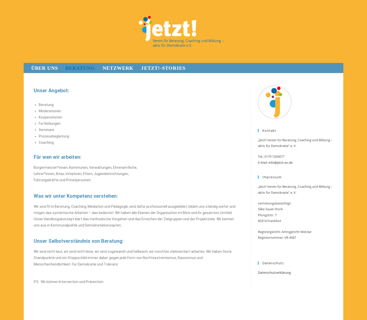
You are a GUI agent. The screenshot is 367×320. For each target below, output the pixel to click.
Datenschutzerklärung (274, 272)
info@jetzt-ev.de (280, 162)
